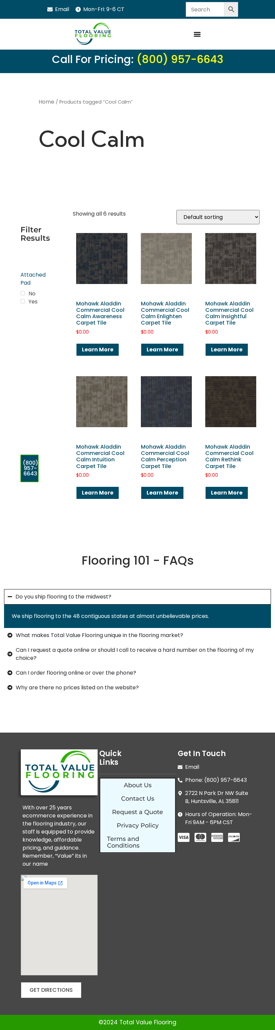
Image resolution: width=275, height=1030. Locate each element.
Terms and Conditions (123, 842)
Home (46, 102)
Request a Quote (137, 812)
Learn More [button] (97, 349)
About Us (138, 785)
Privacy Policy (138, 825)
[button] (197, 34)
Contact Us (137, 798)
